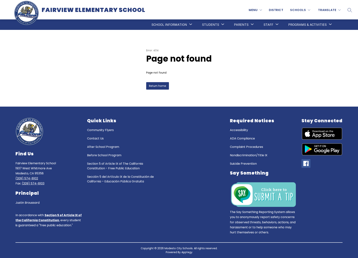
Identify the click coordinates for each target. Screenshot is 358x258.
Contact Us (95, 138)
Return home (157, 86)
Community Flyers (100, 130)
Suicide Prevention (243, 163)
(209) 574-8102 (26, 178)
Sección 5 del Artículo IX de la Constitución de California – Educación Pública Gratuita (120, 179)
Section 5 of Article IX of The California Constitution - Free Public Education (115, 165)
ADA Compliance (242, 138)
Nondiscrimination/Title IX (248, 155)
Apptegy (186, 252)
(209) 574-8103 (33, 183)
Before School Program (104, 155)
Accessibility (239, 130)
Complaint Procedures (246, 147)
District (276, 10)
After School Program (103, 147)
